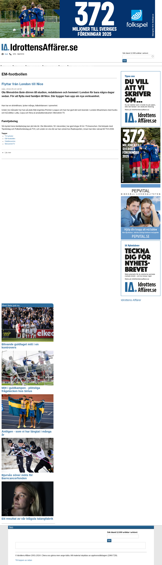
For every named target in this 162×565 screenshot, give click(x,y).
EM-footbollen (10, 139)
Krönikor (21, 65)
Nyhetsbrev (53, 65)
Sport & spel (36, 65)
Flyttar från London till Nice (22, 83)
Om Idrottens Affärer (83, 65)
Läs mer (8, 152)
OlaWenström (10, 141)
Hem (11, 527)
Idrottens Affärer (40, 47)
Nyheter (9, 65)
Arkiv (65, 65)
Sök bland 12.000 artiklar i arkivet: (135, 53)
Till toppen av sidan (23, 560)
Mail (6, 54)
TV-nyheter (9, 136)
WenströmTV (10, 144)
